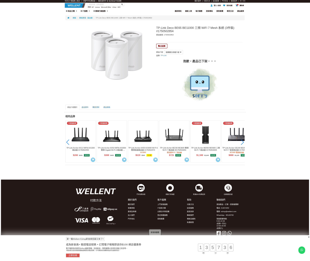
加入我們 (131, 215)
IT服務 (85, 11)
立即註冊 (72, 255)
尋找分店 (230, 11)
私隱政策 (190, 222)
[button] (67, 142)
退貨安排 (190, 211)
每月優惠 (199, 11)
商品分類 (71, 11)
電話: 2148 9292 (223, 208)
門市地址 (225, 1)
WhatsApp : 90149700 (225, 215)
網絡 (74, 18)
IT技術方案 (161, 208)
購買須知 (96, 107)
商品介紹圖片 (72, 107)
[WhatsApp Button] (301, 250)
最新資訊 (178, 11)
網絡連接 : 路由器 (86, 18)
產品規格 (106, 107)
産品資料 (85, 107)
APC (119, 7)
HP (93, 7)
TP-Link (164, 55)
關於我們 (198, 1)
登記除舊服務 (162, 215)
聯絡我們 (234, 1)
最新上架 (188, 11)
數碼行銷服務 (100, 11)
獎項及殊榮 (132, 211)
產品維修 (240, 11)
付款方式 (207, 1)
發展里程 (131, 208)
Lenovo (97, 7)
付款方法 (190, 204)
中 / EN (242, 1)
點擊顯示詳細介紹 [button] (172, 52)
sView (114, 7)
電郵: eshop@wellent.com (226, 211)
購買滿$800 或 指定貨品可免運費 (109, 1)
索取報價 (219, 11)
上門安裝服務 (162, 204)
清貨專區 (209, 11)
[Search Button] (122, 4)
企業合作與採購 (163, 211)
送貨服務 (216, 1)
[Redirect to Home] (68, 18)
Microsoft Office (106, 7)
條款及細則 (191, 219)
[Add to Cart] (93, 160)
